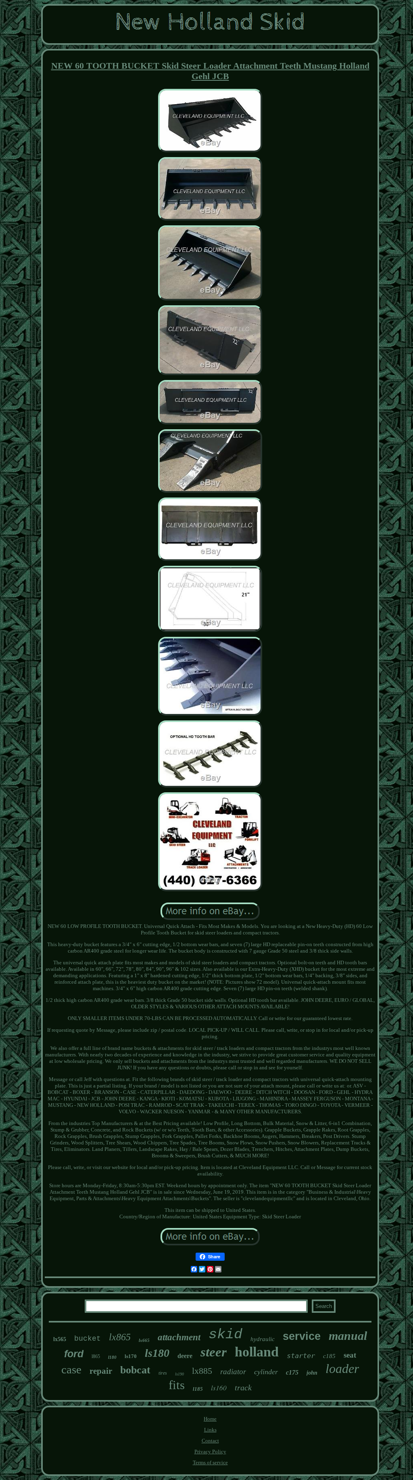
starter (301, 1356)
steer (213, 1352)
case (71, 1369)
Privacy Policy (210, 1452)
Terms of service (210, 1462)
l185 (198, 1389)
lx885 (202, 1371)
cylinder (266, 1372)
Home (210, 1419)
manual (348, 1335)
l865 (96, 1356)
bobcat (135, 1370)
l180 (112, 1357)
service (302, 1336)
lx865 (120, 1337)
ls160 (219, 1387)
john (312, 1373)
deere (184, 1355)
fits (177, 1385)
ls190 (179, 1374)
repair (101, 1371)
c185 (329, 1356)
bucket (87, 1339)
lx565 (59, 1339)
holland (257, 1351)
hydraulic (262, 1339)
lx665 (144, 1340)
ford (73, 1353)
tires (163, 1373)
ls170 (131, 1356)
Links (210, 1430)
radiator (233, 1371)
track (243, 1387)
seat (350, 1355)
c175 (292, 1372)
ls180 (157, 1353)
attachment (179, 1337)
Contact (210, 1441)
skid (225, 1335)
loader (342, 1368)
